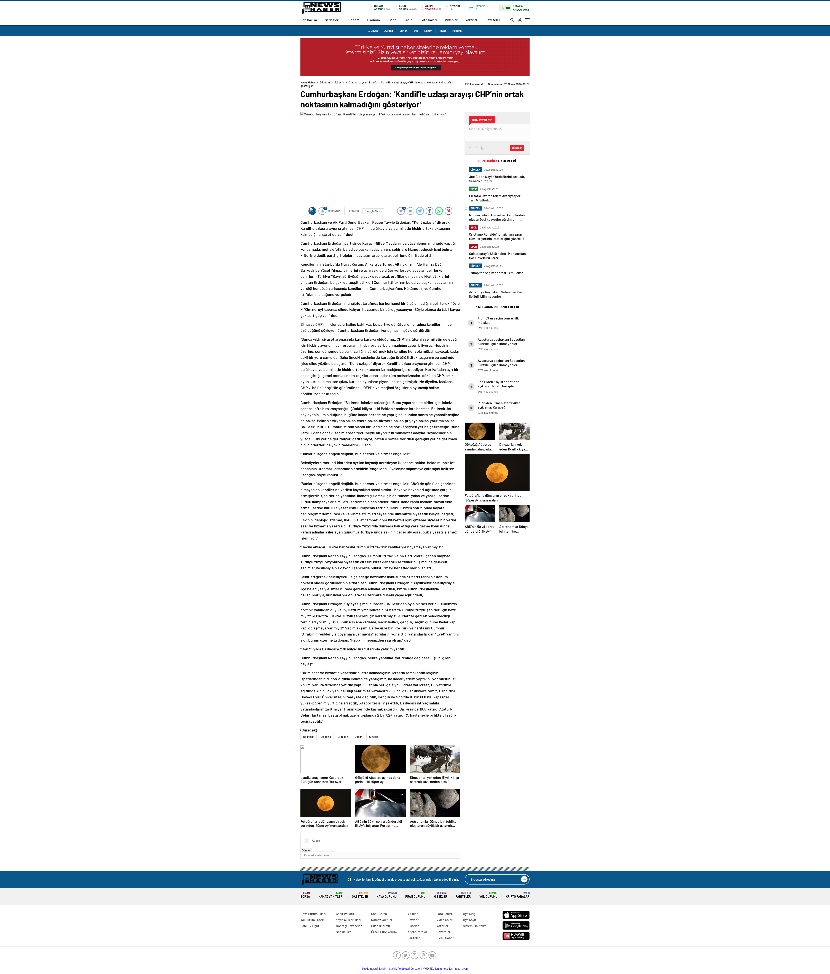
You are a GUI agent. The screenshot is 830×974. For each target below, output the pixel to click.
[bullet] (327, 851)
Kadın (408, 20)
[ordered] (323, 851)
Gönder (306, 850)
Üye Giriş (469, 914)
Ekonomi (374, 20)
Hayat (442, 30)
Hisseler (440, 895)
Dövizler (413, 920)
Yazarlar (471, 20)
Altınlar (412, 914)
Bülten (403, 30)
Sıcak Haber (445, 938)
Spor (392, 20)
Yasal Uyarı (461, 968)
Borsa (305, 895)
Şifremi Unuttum (474, 926)
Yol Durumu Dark (312, 920)
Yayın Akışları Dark (349, 920)
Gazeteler (492, 20)
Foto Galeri (428, 20)
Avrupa (388, 30)
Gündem (352, 20)
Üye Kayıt (469, 920)
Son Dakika (308, 20)
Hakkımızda (369, 968)
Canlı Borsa (379, 914)
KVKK (426, 968)
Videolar (451, 20)
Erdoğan (343, 736)
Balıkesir (308, 736)
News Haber (307, 82)
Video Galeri (445, 920)
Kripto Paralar (518, 895)
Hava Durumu (387, 895)
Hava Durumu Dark (313, 914)
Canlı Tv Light (309, 926)
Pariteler (463, 895)
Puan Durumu (415, 895)
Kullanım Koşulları (442, 968)
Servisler (331, 20)
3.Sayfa (373, 30)
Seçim (358, 736)
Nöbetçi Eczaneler (349, 926)
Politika (457, 30)
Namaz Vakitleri (330, 895)
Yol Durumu (488, 895)
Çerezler (415, 968)
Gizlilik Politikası (399, 968)
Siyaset (373, 736)
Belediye (326, 736)
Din (416, 30)
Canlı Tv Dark (345, 914)
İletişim (382, 968)
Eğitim (428, 30)
